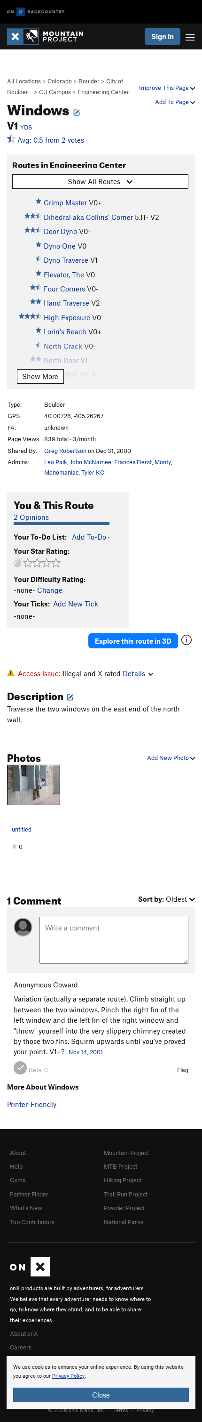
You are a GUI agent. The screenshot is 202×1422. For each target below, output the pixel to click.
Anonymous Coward (46, 984)
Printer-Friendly (31, 1104)
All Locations (24, 81)
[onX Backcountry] (36, 12)
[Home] (50, 36)
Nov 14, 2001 (86, 1052)
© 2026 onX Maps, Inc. (76, 1409)
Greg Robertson (65, 450)
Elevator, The (64, 274)
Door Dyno (60, 231)
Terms (120, 1409)
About (18, 1152)
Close (101, 1394)
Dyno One (60, 246)
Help (16, 1166)
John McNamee (90, 462)
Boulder (89, 81)
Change (49, 590)
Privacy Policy (68, 1376)
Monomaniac (61, 472)
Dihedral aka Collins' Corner (88, 217)
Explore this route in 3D (133, 641)
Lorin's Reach (65, 331)
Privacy (145, 1409)
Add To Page (172, 101)
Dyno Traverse (66, 260)
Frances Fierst (133, 462)
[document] (101, 1382)
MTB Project (120, 1166)
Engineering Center (103, 92)
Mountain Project (126, 1152)
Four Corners (64, 288)
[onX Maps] (30, 1274)
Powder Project (124, 1208)
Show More (40, 376)
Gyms (17, 1180)
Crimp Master (65, 202)
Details (134, 673)
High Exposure (67, 317)
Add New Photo (168, 757)
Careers (20, 1347)
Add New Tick (75, 603)
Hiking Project (122, 1180)
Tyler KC (92, 472)
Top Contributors (32, 1222)
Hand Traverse (66, 303)
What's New (26, 1208)
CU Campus (55, 92)
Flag (182, 1070)
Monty (163, 462)
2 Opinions (31, 517)
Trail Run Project (126, 1194)
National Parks (123, 1222)
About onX (24, 1333)
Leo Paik (55, 462)
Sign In (162, 36)
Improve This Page (164, 87)
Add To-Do (89, 537)
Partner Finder (29, 1194)
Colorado (59, 81)
